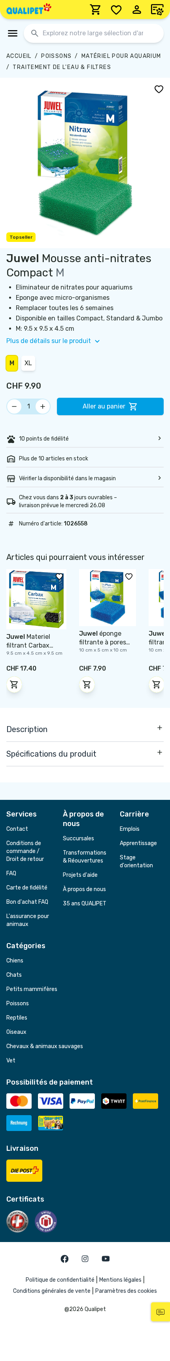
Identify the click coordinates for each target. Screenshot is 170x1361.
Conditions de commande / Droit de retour (25, 851)
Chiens (14, 960)
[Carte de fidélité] (157, 9)
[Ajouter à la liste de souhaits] (159, 89)
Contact (17, 829)
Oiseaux (16, 1032)
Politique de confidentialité (60, 1280)
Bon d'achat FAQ (27, 902)
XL (28, 363)
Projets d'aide (80, 875)
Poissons (56, 56)
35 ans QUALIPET (84, 903)
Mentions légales (120, 1280)
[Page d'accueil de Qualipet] (28, 9)
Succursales (78, 838)
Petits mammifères (31, 989)
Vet (10, 1060)
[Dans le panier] (14, 684)
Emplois (130, 829)
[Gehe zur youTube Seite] (105, 1259)
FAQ (11, 873)
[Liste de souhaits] (116, 9)
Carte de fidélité (26, 887)
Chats (14, 975)
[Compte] (136, 9)
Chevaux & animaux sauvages (44, 1046)
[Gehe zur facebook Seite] (64, 1259)
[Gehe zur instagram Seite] (85, 1259)
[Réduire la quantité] (14, 406)
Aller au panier (104, 406)
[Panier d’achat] (95, 9)
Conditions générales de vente (52, 1291)
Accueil (19, 56)
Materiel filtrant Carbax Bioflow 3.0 (28, 645)
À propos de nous (84, 889)
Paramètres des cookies (126, 1291)
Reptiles (16, 1017)
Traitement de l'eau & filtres (62, 67)
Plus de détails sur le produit (48, 341)
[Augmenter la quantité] (43, 406)
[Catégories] (12, 33)
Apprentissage (138, 843)
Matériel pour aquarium (121, 56)
